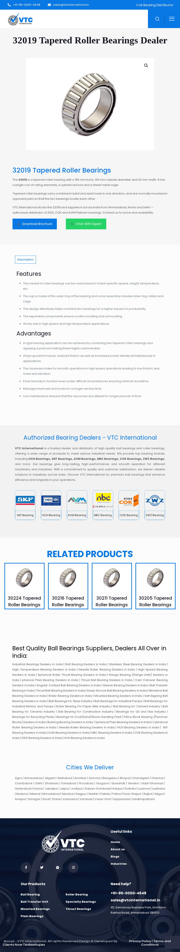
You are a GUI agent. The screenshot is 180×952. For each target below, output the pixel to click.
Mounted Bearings (35, 909)
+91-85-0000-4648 (128, 893)
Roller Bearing (77, 894)
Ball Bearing (30, 894)
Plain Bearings (32, 916)
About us (118, 849)
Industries (119, 864)
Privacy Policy (140, 941)
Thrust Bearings (78, 909)
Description (25, 259)
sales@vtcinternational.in (135, 900)
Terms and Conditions (156, 943)
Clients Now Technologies (24, 945)
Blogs (115, 856)
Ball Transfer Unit (34, 902)
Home (115, 842)
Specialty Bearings (81, 902)
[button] (146, 65)
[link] (25, 505)
